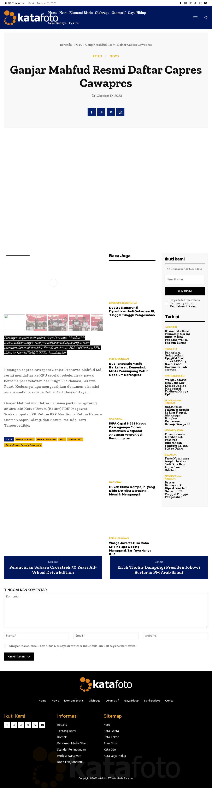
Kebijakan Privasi (183, 306)
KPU (62, 439)
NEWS (114, 56)
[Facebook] (180, 3)
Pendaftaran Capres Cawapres (23, 445)
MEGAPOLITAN (174, 430)
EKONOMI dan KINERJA (123, 303)
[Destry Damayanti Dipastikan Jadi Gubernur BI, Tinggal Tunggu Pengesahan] (132, 281)
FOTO (78, 45)
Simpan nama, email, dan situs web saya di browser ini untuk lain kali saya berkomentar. (72, 646)
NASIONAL (115, 418)
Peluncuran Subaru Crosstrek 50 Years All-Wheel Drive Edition (53, 570)
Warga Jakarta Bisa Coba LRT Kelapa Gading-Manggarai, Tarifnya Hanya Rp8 (130, 548)
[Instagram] (185, 3)
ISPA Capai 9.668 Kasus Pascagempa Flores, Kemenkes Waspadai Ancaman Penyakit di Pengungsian (127, 430)
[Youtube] (205, 3)
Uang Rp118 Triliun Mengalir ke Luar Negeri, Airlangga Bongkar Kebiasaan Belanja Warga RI (177, 415)
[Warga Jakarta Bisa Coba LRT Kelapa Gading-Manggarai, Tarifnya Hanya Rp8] (132, 517)
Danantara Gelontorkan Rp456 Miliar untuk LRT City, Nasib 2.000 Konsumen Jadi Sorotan (176, 361)
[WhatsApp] (200, 3)
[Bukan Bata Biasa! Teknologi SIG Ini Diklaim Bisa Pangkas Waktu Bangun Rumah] (199, 332)
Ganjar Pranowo (46, 439)
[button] (206, 17)
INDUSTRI (171, 327)
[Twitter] (195, 3)
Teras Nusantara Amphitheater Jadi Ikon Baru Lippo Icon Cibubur (177, 464)
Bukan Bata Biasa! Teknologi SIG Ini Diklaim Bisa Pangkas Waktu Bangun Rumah (177, 336)
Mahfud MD (75, 439)
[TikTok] (190, 3)
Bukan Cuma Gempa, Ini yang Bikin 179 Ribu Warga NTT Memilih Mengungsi (132, 491)
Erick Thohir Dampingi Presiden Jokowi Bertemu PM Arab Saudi (159, 570)
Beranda (66, 45)
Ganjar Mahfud (24, 439)
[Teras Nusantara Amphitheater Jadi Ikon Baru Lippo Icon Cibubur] (199, 459)
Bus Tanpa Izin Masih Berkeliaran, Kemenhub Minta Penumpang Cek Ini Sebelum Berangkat (129, 369)
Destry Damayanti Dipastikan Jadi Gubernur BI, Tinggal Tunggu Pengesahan (132, 311)
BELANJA (171, 454)
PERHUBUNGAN (119, 359)
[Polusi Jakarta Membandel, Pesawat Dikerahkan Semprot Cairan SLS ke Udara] (199, 435)
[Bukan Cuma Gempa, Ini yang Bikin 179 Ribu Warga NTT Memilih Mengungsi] (132, 461)
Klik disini (184, 291)
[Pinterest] (111, 112)
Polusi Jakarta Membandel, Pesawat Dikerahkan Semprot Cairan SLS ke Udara (176, 441)
